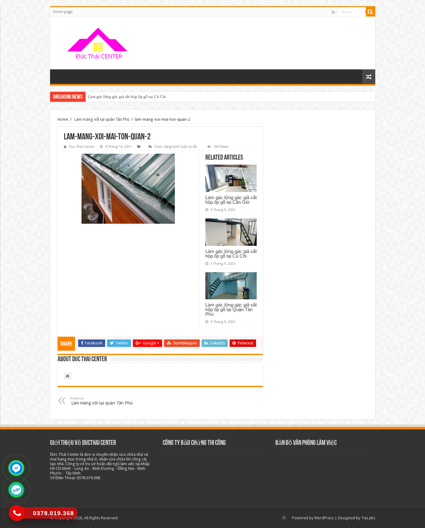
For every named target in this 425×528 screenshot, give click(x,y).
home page (62, 12)
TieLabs (368, 518)
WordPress (324, 518)
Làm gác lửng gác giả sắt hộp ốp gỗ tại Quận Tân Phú (231, 309)
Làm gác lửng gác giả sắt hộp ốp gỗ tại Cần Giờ (231, 200)
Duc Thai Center (81, 147)
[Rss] (333, 12)
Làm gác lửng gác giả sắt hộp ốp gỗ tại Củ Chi (127, 96)
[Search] (370, 11)
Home (63, 119)
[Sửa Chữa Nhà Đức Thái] (98, 43)
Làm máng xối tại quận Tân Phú (101, 119)
